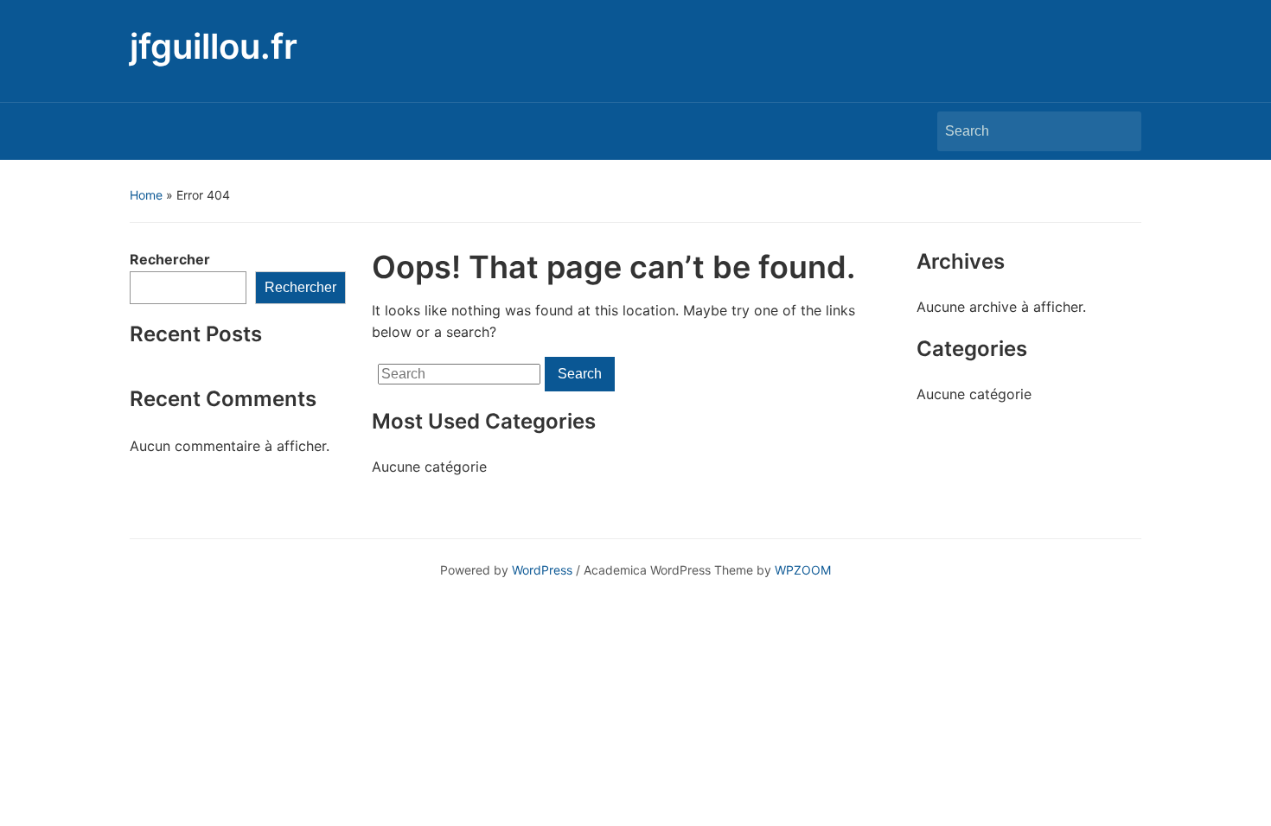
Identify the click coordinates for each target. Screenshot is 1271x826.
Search (1120, 131)
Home (146, 194)
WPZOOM (803, 569)
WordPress (542, 569)
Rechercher (170, 259)
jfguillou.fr (213, 46)
